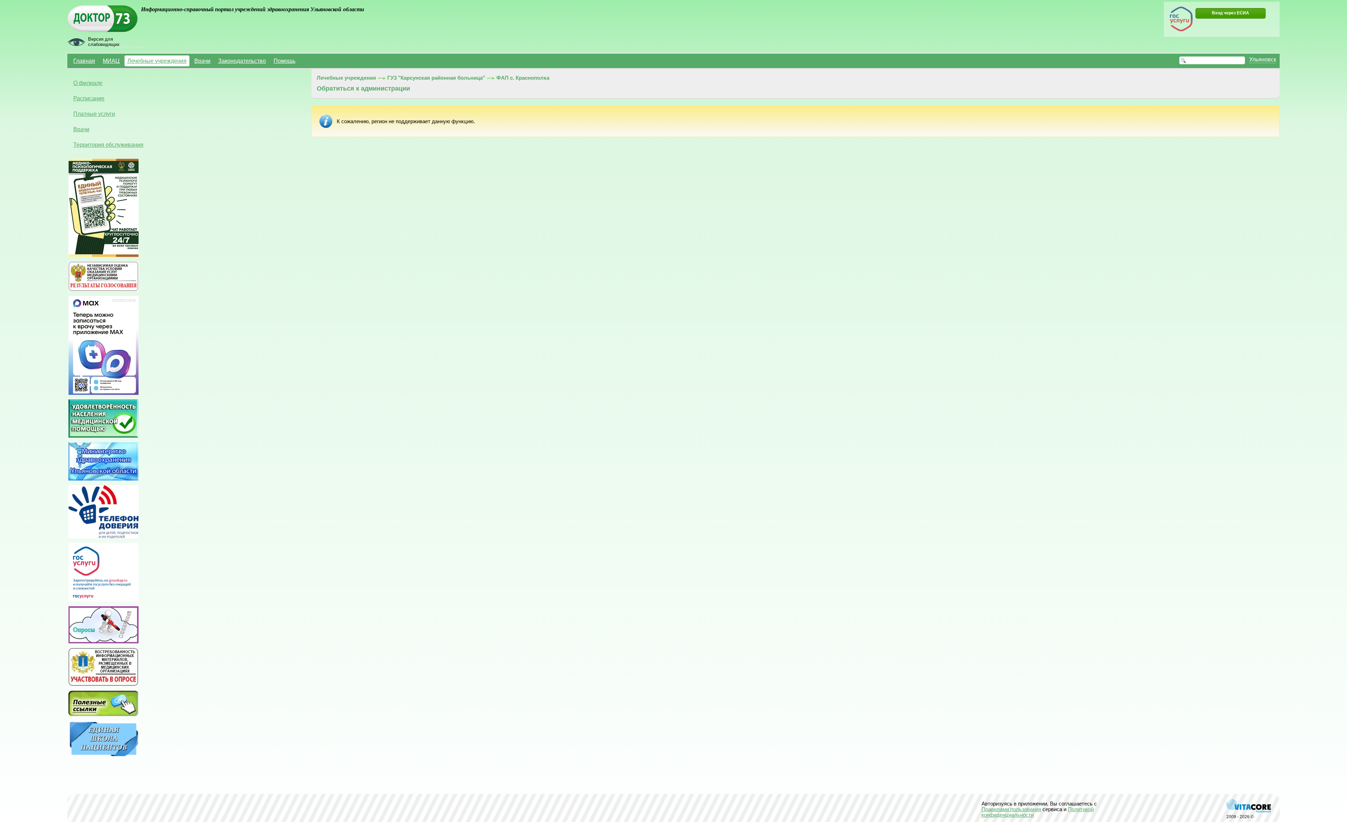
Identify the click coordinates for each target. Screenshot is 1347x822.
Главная (84, 61)
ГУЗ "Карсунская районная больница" (436, 78)
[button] (1230, 13)
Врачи (202, 61)
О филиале (87, 83)
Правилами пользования (1011, 809)
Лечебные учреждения (157, 61)
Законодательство (242, 61)
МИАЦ (111, 61)
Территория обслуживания (108, 144)
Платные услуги (94, 114)
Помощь (284, 61)
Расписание (89, 98)
